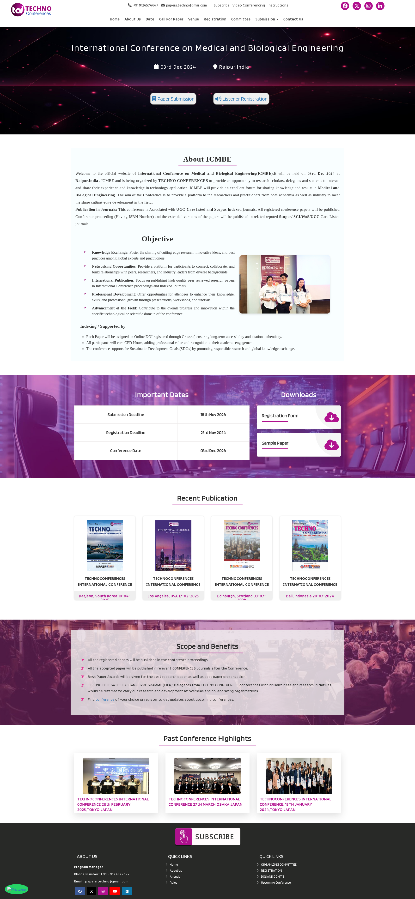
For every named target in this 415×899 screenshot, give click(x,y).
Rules (173, 882)
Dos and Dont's (272, 876)
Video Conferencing (248, 5)
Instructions (278, 5)
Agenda (175, 876)
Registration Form (280, 415)
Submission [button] (266, 19)
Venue (193, 19)
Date (150, 19)
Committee (241, 19)
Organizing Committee (279, 864)
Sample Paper (275, 443)
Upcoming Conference (276, 882)
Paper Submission (175, 99)
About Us (133, 19)
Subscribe (222, 5)
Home (115, 19)
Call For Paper (171, 19)
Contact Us (293, 19)
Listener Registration (244, 99)
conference (105, 699)
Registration (215, 19)
